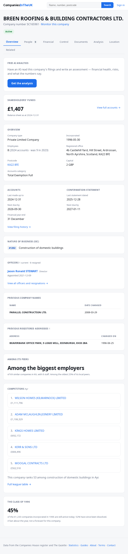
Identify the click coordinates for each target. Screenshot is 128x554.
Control (64, 41)
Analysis (98, 41)
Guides (84, 545)
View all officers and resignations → (28, 283)
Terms (101, 545)
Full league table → (19, 484)
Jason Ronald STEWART (23, 271)
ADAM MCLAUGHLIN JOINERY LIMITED (39, 414)
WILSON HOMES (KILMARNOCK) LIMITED (40, 398)
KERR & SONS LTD (26, 447)
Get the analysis (22, 83)
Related (10, 49)
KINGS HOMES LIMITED (29, 431)
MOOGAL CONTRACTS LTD (31, 463)
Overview (12, 41)
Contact (111, 545)
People (30, 41)
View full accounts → (108, 107)
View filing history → (19, 226)
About (93, 545)
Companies (17, 5)
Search (107, 5)
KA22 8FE (13, 165)
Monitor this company (55, 24)
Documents (81, 41)
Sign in (121, 5)
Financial (48, 41)
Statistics (73, 545)
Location (114, 41)
